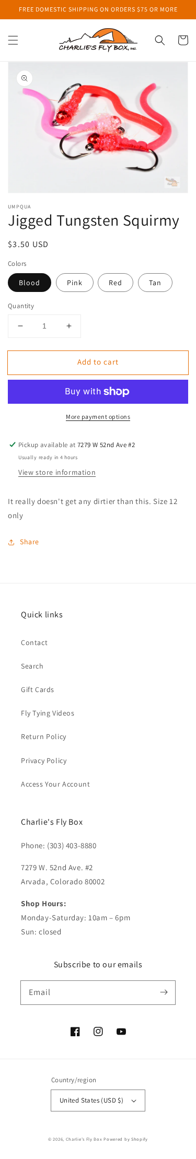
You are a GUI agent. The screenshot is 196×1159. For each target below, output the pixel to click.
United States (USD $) (91, 1100)
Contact (34, 642)
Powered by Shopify (125, 1139)
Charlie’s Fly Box (84, 1139)
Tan (155, 282)
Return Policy (43, 736)
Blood (29, 282)
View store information (57, 472)
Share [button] (29, 541)
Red (115, 282)
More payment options (98, 416)
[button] (13, 40)
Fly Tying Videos (48, 713)
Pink (75, 282)
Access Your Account (55, 784)
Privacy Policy (43, 760)
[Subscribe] (163, 992)
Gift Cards (37, 689)
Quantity (21, 305)
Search (32, 666)
